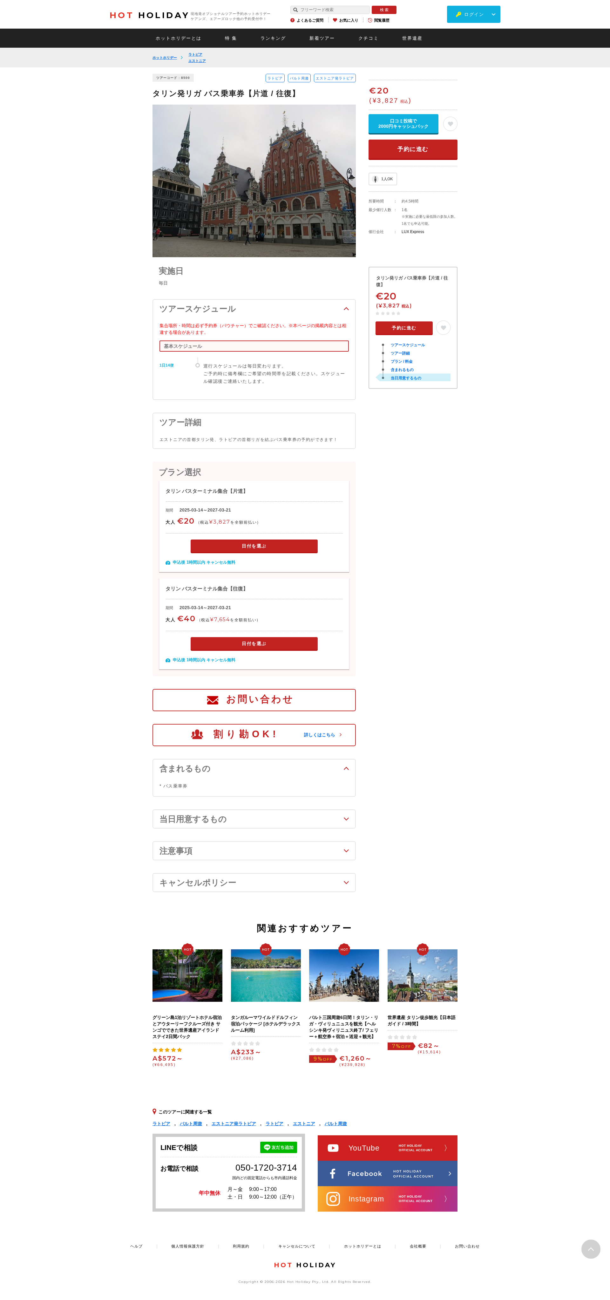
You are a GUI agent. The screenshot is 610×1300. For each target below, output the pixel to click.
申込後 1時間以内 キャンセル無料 (204, 562)
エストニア (197, 61)
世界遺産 (412, 38)
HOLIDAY (150, 15)
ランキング (273, 38)
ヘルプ (136, 1246)
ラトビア (195, 54)
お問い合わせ (260, 699)
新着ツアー (322, 38)
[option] (254, 181)
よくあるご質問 (310, 20)
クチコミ (368, 38)
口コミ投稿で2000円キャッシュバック (403, 123)
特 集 (231, 38)
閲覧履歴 (382, 20)
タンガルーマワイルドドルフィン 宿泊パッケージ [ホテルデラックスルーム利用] (266, 1024)
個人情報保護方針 (187, 1246)
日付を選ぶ (254, 545)
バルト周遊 (299, 78)
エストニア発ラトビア (335, 78)
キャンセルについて (296, 1246)
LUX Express (413, 232)
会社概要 (418, 1246)
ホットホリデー (164, 57)
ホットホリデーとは (178, 38)
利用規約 (241, 1246)
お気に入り (348, 20)
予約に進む (413, 149)
